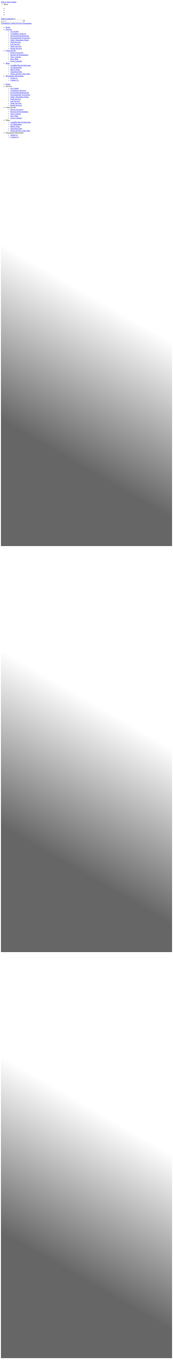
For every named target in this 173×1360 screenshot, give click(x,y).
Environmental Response (19, 36)
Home (8, 27)
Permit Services (16, 48)
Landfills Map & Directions (20, 65)
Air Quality (14, 32)
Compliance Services (18, 34)
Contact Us (14, 80)
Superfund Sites (16, 72)
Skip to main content (8, 2)
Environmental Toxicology (20, 38)
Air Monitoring (16, 67)
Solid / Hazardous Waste (19, 40)
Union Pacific (11, 51)
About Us (14, 78)
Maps (8, 63)
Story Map (14, 59)
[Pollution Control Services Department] (16, 23)
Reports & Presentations (19, 55)
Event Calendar (16, 61)
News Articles (15, 57)
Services (9, 29)
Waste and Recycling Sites (20, 74)
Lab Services (15, 44)
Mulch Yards (15, 70)
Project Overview (16, 53)
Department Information (15, 76)
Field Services (15, 42)
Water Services (15, 46)
